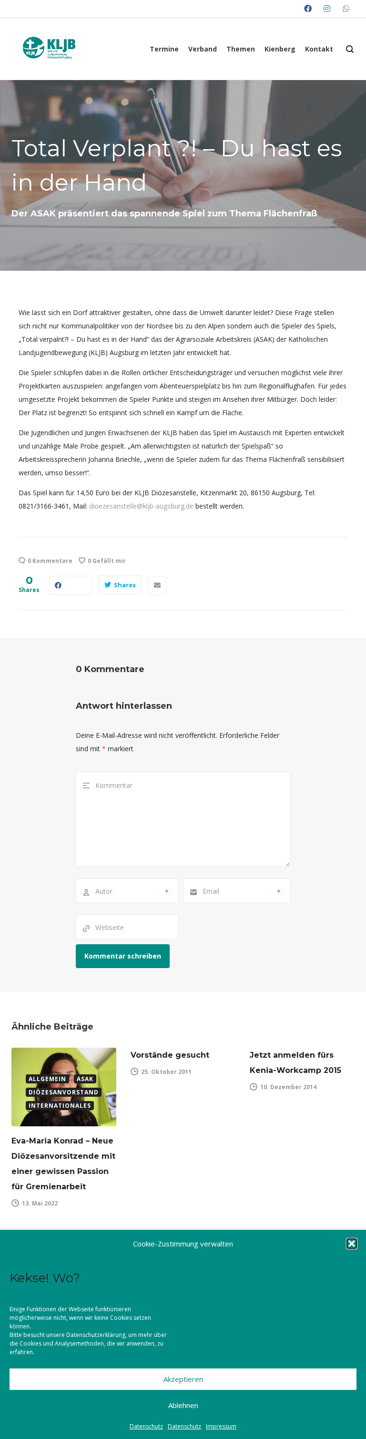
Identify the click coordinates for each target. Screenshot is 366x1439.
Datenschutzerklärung (95, 1335)
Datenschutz (146, 1426)
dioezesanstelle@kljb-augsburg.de (141, 505)
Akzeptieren (183, 1379)
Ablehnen (183, 1405)
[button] (351, 1243)
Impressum (221, 1426)
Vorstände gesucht (170, 1055)
